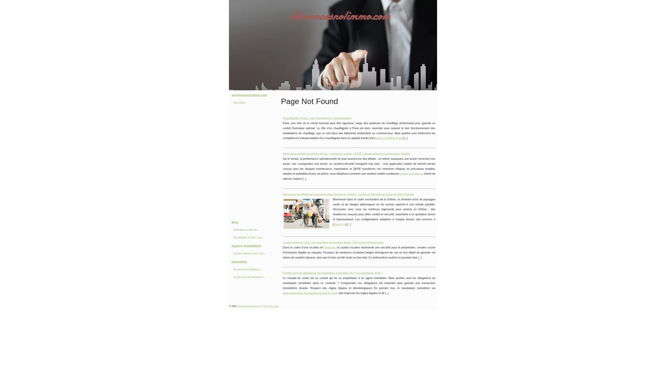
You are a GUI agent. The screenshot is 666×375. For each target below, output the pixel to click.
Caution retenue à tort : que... (249, 253)
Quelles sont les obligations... (249, 276)
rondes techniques (411, 173)
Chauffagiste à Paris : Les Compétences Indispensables (317, 118)
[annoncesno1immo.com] (333, 45)
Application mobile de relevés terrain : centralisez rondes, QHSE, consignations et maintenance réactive (346, 153)
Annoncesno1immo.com (249, 306)
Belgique (329, 247)
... (406, 138)
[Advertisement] (255, 163)
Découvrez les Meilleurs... (247, 269)
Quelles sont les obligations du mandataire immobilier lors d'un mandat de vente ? (333, 273)
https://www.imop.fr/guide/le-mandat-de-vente (310, 293)
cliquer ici (339, 224)
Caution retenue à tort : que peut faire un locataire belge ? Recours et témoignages (333, 242)
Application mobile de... (246, 229)
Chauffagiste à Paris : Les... (248, 237)
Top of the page (271, 306)
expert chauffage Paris (389, 138)
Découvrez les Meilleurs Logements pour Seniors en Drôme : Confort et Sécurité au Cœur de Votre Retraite (348, 194)
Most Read (239, 102)
